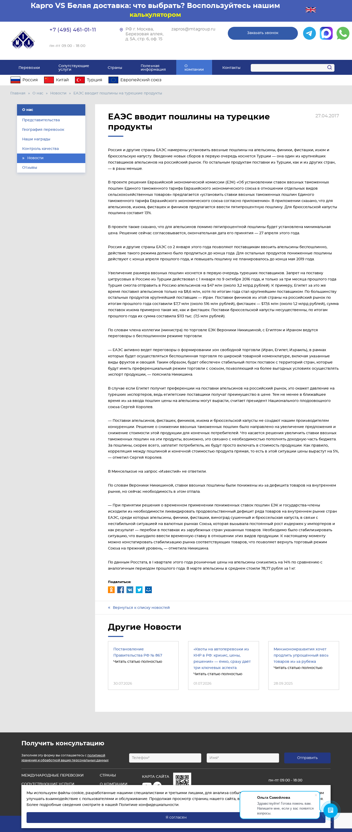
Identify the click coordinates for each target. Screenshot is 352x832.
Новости (58, 93)
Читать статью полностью (137, 662)
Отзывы (29, 167)
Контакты (231, 68)
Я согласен (176, 817)
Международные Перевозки (52, 775)
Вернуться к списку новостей (141, 608)
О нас (37, 93)
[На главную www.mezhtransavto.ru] (23, 40)
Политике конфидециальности (149, 805)
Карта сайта (155, 777)
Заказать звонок (262, 33)
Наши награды (36, 139)
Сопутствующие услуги (73, 67)
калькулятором (155, 15)
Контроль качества (40, 149)
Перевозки (29, 68)
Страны (115, 68)
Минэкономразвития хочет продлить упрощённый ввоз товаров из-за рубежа (301, 656)
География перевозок (43, 130)
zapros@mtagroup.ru (193, 29)
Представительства (41, 120)
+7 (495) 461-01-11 (72, 30)
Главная (18, 93)
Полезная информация (153, 67)
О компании (194, 67)
